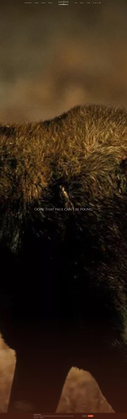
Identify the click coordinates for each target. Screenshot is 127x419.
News (76, 2)
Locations (36, 2)
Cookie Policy (41, 417)
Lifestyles (43, 2)
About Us (82, 2)
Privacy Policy (36, 417)
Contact (88, 2)
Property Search (28, 2)
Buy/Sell (50, 2)
